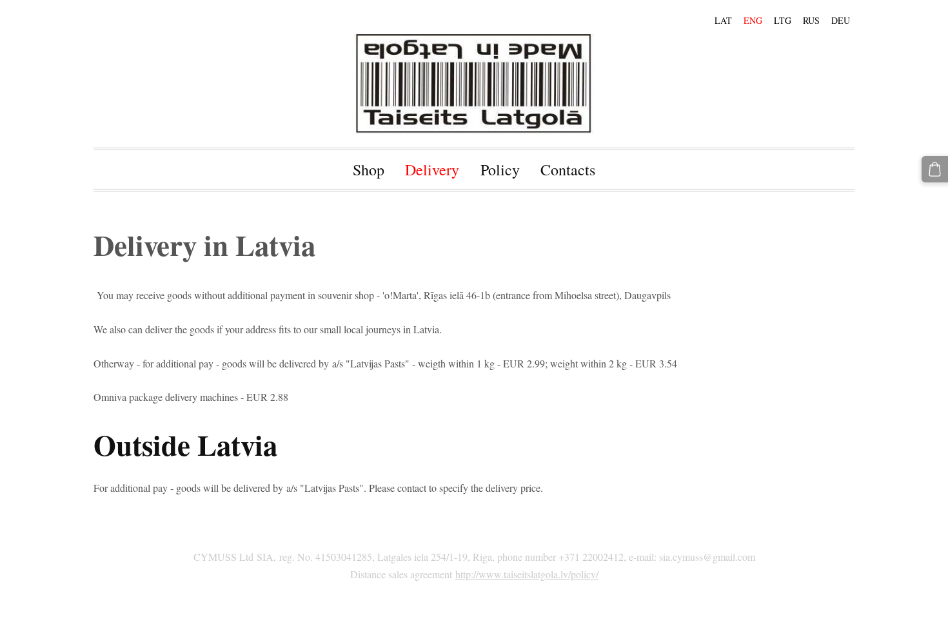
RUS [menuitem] (811, 20)
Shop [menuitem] (368, 169)
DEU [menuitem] (840, 20)
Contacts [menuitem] (567, 169)
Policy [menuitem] (500, 169)
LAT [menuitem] (723, 20)
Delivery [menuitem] (432, 169)
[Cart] (935, 169)
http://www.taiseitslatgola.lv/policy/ (526, 574)
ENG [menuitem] (753, 20)
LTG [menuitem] (782, 20)
